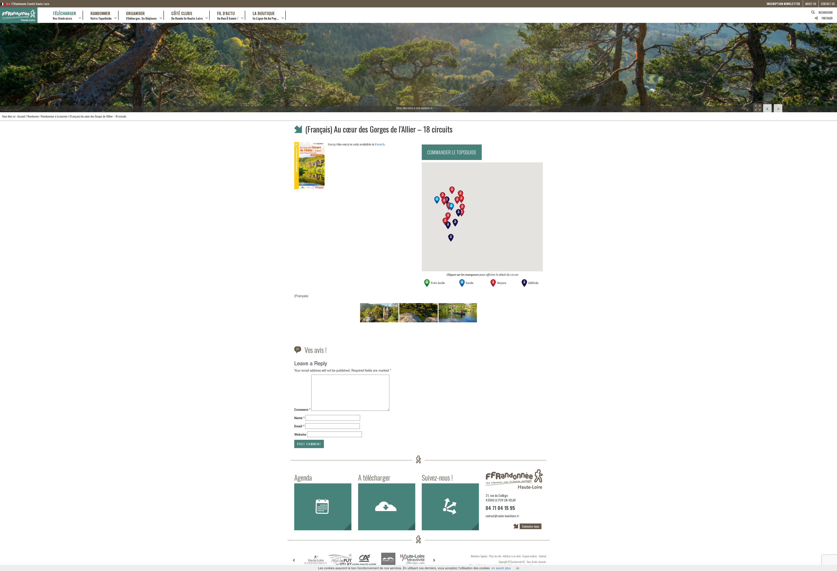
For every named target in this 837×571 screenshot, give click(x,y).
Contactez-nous (530, 526)
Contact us (828, 4)
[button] (451, 207)
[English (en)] (8, 3)
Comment (302, 409)
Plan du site (495, 556)
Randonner (101, 15)
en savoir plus (501, 568)
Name (299, 418)
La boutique (266, 15)
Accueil (21, 116)
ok (517, 568)
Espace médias (529, 556)
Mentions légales (479, 556)
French (436, 108)
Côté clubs (187, 15)
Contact (542, 556)
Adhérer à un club (512, 556)
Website (300, 434)
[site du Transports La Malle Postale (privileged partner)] (388, 560)
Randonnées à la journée (54, 116)
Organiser (141, 15)
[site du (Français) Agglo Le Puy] (340, 560)
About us (810, 4)
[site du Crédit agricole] (364, 559)
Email (299, 426)
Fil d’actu (227, 15)
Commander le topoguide (452, 152)
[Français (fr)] (3, 3)
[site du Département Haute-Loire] (316, 559)
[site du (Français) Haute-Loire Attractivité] (412, 559)
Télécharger (64, 15)
